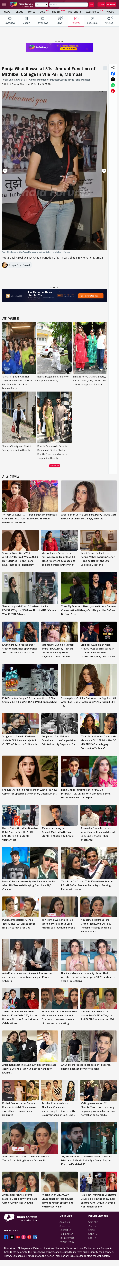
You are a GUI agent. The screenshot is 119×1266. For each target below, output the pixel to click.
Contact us (65, 1230)
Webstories (92, 11)
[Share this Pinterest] (113, 91)
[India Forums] (21, 4)
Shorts (56, 11)
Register (111, 4)
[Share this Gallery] (113, 68)
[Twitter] (12, 1237)
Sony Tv (92, 1233)
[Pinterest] (29, 1237)
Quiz (42, 11)
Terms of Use (66, 1237)
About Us (64, 1222)
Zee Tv (92, 1226)
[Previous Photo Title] (17, 170)
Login (101, 4)
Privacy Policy (66, 1241)
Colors (92, 1230)
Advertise (64, 1226)
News (7, 11)
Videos (110, 11)
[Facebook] (6, 1237)
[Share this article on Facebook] (113, 74)
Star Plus (93, 1222)
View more (54, 466)
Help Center (66, 1233)
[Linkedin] (35, 1237)
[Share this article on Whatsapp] (113, 85)
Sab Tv (92, 1237)
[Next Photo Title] (91, 170)
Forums (19, 11)
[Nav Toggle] (4, 4)
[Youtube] (18, 1237)
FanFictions (74, 11)
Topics (31, 11)
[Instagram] (23, 1237)
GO (91, 4)
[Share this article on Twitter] (113, 79)
